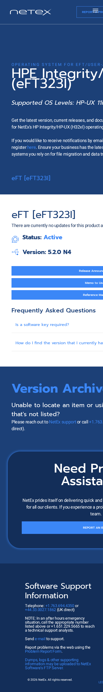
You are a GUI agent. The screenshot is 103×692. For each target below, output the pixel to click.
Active (53, 237)
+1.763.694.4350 (60, 606)
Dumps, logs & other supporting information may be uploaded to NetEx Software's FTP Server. (58, 664)
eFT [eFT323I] (31, 178)
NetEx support (62, 422)
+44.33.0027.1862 (40, 610)
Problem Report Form (43, 651)
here (31, 147)
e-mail (40, 639)
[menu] (95, 11)
